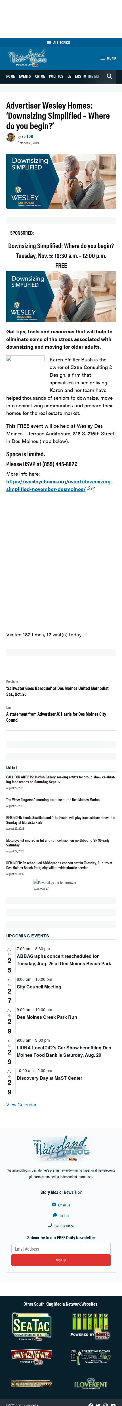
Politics (56, 76)
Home (10, 76)
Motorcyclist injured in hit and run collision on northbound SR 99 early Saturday (58, 842)
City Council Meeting (39, 986)
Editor (27, 136)
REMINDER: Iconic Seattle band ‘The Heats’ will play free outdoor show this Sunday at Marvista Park (60, 819)
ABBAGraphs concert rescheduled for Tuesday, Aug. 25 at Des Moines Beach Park (64, 960)
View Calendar (21, 1104)
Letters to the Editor (87, 76)
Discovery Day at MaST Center (49, 1078)
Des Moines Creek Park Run (47, 1017)
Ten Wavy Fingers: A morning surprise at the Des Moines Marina (53, 799)
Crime (40, 76)
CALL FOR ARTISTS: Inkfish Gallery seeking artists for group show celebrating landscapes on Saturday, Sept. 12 (60, 779)
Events (25, 76)
